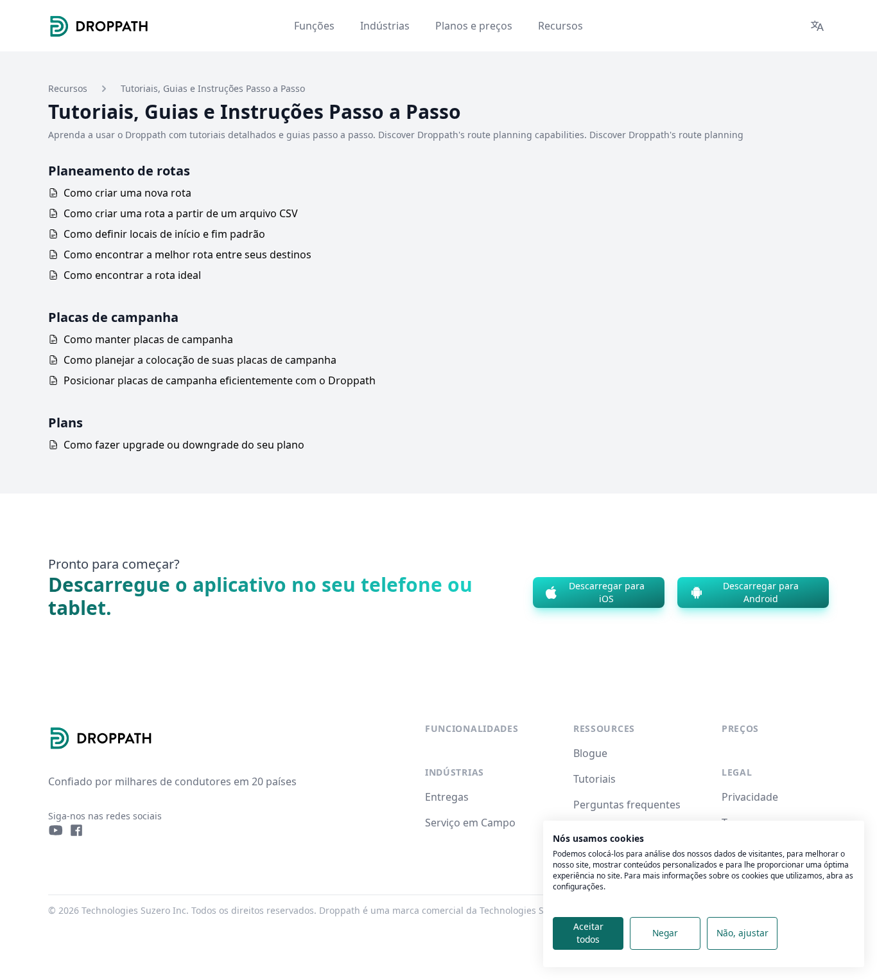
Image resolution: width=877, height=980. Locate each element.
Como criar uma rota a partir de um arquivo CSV (181, 213)
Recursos (67, 88)
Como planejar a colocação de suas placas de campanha (200, 360)
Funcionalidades (472, 728)
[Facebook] (76, 830)
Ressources (604, 728)
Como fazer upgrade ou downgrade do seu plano (184, 445)
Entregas (447, 797)
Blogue (590, 753)
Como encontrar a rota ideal (132, 275)
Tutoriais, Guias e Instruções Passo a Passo (213, 88)
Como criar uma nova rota (127, 193)
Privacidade (750, 797)
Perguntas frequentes (627, 804)
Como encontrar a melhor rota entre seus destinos (187, 254)
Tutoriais (594, 779)
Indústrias (454, 772)
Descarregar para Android (761, 592)
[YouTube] (56, 830)
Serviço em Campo (470, 822)
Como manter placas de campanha (148, 339)
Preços (740, 728)
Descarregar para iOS (607, 592)
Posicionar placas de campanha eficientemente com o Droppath (220, 380)
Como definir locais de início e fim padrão (164, 234)
